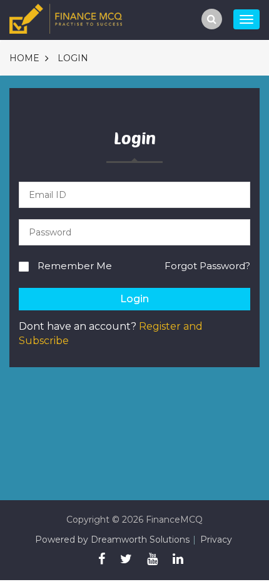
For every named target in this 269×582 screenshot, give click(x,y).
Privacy (216, 539)
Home (24, 58)
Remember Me (75, 266)
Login (73, 58)
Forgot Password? (207, 266)
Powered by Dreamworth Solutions (112, 539)
